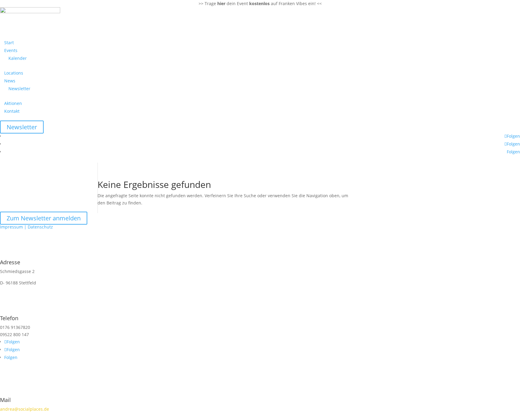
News (9, 81)
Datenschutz (40, 227)
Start (9, 42)
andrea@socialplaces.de (24, 409)
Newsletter (19, 88)
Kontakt (12, 111)
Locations (13, 73)
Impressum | (14, 227)
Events (10, 50)
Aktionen (13, 103)
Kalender (17, 58)
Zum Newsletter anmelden (44, 218)
